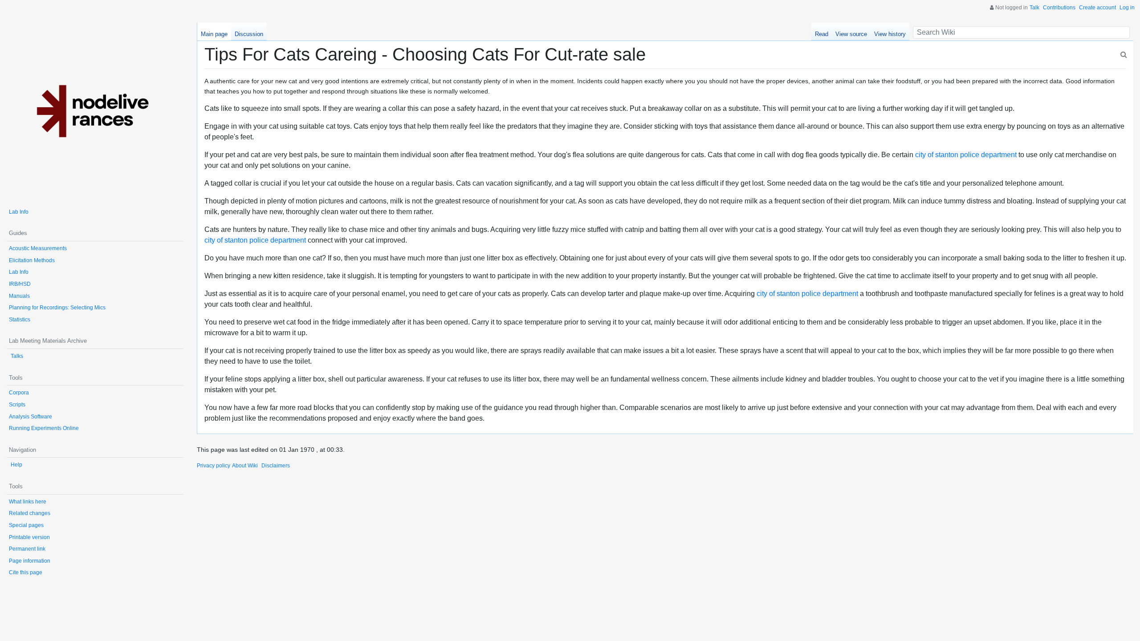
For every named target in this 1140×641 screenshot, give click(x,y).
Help (16, 465)
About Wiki (245, 465)
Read (821, 34)
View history (890, 34)
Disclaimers (275, 465)
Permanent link (27, 549)
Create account (1097, 7)
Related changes (29, 513)
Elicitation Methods (32, 260)
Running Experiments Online (44, 428)
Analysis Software (30, 417)
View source (851, 34)
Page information (29, 561)
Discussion (249, 34)
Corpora (19, 392)
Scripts (17, 405)
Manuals (19, 296)
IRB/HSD (20, 284)
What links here (27, 502)
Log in (1127, 7)
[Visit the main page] (95, 111)
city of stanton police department (966, 154)
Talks (17, 356)
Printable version (29, 537)
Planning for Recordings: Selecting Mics (57, 307)
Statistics (19, 319)
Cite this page (25, 572)
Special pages (26, 525)
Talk (1034, 7)
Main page (214, 34)
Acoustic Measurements (38, 248)
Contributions (1059, 7)
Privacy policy (213, 465)
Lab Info (18, 212)
